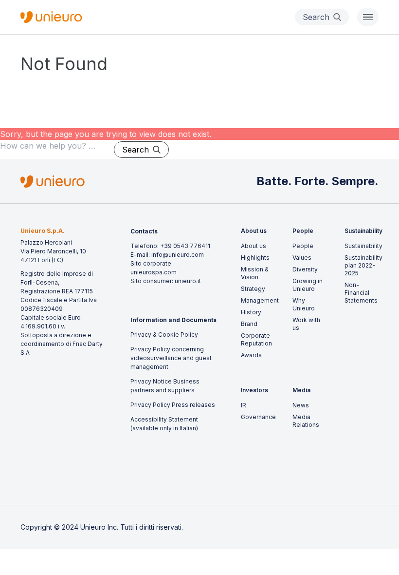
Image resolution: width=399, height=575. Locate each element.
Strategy (253, 288)
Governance (258, 417)
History (251, 312)
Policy (188, 334)
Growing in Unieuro (307, 284)
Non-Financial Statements (361, 292)
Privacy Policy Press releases (172, 404)
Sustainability (363, 245)
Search (135, 149)
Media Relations (305, 420)
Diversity (305, 269)
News (300, 405)
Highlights (255, 257)
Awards (251, 355)
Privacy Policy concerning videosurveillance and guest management (171, 357)
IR (243, 405)
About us (253, 245)
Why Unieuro (303, 304)
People (302, 245)
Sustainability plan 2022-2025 (363, 265)
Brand (249, 323)
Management (260, 300)
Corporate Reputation (256, 339)
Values (301, 257)
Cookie (168, 334)
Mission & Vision (255, 273)
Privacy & (144, 334)
